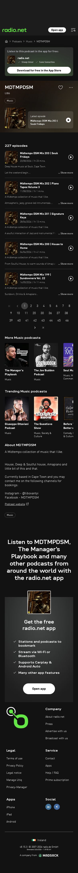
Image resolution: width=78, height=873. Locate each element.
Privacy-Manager (16, 787)
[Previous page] (17, 306)
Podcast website (15, 504)
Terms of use (14, 758)
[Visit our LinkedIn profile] (48, 807)
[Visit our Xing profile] (56, 807)
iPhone (10, 807)
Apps (48, 765)
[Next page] (35, 327)
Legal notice (13, 773)
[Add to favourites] (60, 87)
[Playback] (68, 120)
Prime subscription (57, 780)
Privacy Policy (14, 765)
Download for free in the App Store (39, 70)
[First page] (9, 306)
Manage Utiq (14, 780)
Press (49, 724)
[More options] (71, 87)
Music (10, 101)
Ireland (41, 840)
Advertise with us (56, 731)
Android (11, 821)
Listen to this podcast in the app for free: (33, 51)
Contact (50, 758)
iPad (9, 814)
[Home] (6, 41)
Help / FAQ (52, 773)
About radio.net (54, 716)
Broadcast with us (56, 738)
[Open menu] (73, 30)
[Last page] (43, 327)
